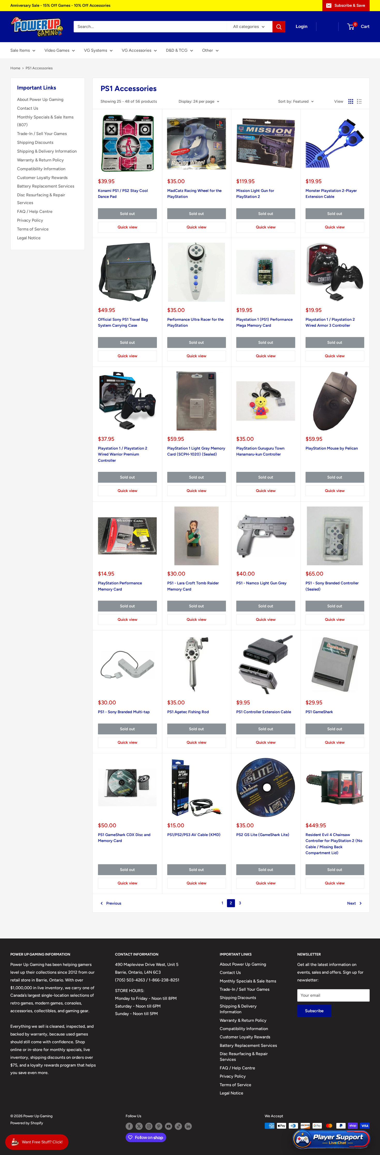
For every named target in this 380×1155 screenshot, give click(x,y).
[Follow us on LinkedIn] (188, 1126)
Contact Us (27, 108)
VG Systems (95, 50)
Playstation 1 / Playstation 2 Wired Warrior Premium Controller (122, 454)
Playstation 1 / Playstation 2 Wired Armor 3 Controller (330, 322)
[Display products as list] (359, 101)
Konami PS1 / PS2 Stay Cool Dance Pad (123, 193)
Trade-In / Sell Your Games (42, 133)
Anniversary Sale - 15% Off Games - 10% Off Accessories (60, 5)
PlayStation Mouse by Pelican (332, 448)
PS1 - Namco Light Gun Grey (261, 583)
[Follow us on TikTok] (178, 1126)
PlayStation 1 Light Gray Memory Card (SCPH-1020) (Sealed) (196, 451)
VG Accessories (136, 50)
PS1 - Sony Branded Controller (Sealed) (332, 586)
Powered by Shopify (26, 1123)
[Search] (278, 26)
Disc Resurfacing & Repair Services (41, 198)
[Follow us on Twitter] (139, 1126)
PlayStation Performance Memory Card (120, 586)
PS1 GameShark (319, 712)
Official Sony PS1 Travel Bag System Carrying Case (123, 322)
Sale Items (20, 50)
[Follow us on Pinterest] (158, 1126)
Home (15, 68)
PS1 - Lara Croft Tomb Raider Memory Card (193, 586)
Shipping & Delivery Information (47, 151)
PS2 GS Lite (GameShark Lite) (262, 834)
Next (351, 903)
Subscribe (314, 1010)
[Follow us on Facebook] (129, 1126)
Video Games (56, 50)
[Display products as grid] (350, 101)
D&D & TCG (176, 50)
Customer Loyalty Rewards (42, 177)
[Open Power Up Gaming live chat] (331, 1139)
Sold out (127, 213)
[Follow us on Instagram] (149, 1126)
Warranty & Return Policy (40, 160)
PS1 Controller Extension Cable (263, 712)
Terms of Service (33, 229)
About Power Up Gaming (40, 99)
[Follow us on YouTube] (168, 1126)
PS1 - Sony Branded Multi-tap (124, 712)
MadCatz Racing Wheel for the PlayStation (194, 193)
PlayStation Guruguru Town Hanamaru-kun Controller (260, 451)
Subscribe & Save (350, 5)
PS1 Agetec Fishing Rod (188, 712)
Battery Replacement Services (45, 186)
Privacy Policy (30, 220)
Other (207, 50)
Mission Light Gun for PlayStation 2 (255, 193)
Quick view (127, 227)
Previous (113, 903)
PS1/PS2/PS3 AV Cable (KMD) (194, 834)
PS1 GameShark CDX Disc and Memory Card (124, 837)
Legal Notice (29, 237)
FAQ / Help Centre (34, 211)
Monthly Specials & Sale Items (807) (45, 121)
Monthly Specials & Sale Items (248, 981)
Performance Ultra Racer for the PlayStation (195, 322)
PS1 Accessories (39, 68)
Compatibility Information (41, 168)
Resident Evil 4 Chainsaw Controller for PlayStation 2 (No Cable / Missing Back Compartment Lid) (334, 843)
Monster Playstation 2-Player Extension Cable (331, 193)
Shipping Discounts (35, 142)
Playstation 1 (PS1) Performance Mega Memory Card (264, 322)
